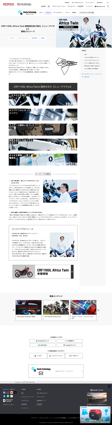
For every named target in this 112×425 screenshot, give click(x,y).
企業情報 (43, 6)
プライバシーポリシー (44, 417)
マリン (67, 12)
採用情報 (67, 2)
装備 (42, 38)
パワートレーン (22, 38)
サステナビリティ (71, 6)
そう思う (39, 355)
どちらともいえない (57, 355)
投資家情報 (80, 6)
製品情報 (99, 2)
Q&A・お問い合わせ (77, 2)
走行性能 (34, 38)
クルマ (40, 12)
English (39, 404)
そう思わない (74, 355)
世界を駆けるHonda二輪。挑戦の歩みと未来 (96, 405)
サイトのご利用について (73, 417)
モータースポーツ (90, 2)
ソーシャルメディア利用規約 (59, 417)
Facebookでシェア (43, 340)
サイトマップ (34, 417)
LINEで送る (43, 345)
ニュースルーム (89, 6)
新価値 (74, 12)
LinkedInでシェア (71, 345)
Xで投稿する (70, 340)
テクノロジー (18, 382)
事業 (49, 6)
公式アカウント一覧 (7, 404)
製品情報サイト (40, 400)
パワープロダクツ (57, 12)
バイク (47, 12)
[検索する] (108, 6)
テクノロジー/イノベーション (58, 6)
